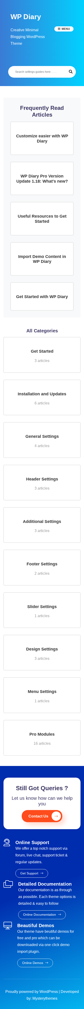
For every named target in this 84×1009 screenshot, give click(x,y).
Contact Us (38, 816)
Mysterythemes (44, 998)
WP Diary (25, 17)
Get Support (29, 873)
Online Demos (33, 963)
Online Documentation (40, 914)
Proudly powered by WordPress (32, 992)
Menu (66, 29)
